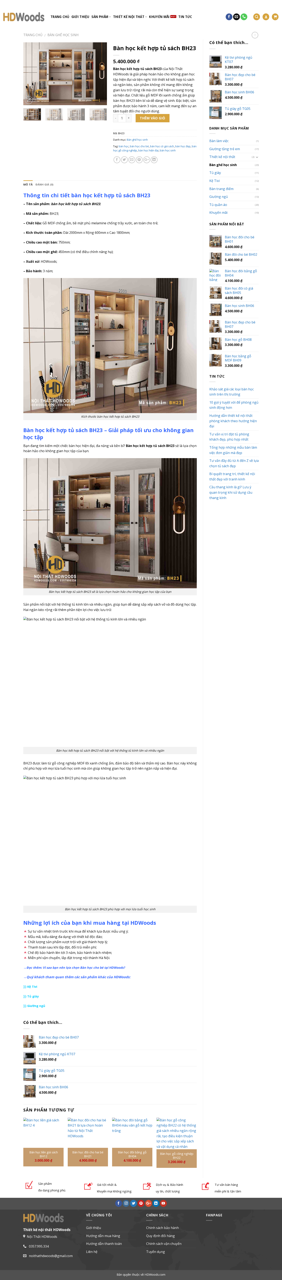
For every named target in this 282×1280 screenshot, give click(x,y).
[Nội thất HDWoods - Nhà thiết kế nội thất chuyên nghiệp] (23, 17)
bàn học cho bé (139, 146)
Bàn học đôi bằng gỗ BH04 (132, 1154)
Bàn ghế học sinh (63, 35)
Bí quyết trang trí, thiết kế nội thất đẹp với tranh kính (232, 476)
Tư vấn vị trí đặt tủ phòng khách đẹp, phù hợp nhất (229, 437)
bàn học (124, 146)
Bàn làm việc (219, 141)
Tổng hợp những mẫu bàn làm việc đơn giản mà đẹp (233, 450)
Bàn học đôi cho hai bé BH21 (87, 1154)
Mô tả (28, 184)
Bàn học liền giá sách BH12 (43, 1154)
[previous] (30, 74)
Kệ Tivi (214, 180)
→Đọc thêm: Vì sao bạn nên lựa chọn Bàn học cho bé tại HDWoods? (74, 967)
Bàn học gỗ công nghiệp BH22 (176, 1156)
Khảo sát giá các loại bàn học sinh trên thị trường (231, 392)
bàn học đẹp (183, 146)
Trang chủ (60, 17)
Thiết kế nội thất (128, 17)
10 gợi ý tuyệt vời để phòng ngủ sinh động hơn (233, 405)
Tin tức (185, 17)
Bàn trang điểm (221, 189)
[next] (100, 74)
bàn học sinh (168, 150)
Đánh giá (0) (44, 184)
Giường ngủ (218, 196)
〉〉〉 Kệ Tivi (30, 986)
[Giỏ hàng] (275, 16)
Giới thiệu (80, 17)
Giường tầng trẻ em (224, 149)
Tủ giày (215, 172)
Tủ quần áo (218, 204)
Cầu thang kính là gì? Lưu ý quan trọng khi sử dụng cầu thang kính (230, 492)
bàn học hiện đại (148, 150)
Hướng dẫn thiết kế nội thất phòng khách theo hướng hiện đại (233, 420)
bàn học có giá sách (162, 146)
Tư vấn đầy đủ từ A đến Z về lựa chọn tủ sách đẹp (234, 463)
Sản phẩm (99, 17)
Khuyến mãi (159, 17)
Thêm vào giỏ (152, 118)
